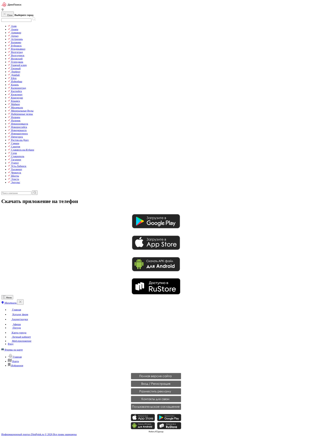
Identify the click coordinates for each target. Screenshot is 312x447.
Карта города (18, 332)
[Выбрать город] (2, 10)
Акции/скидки (19, 319)
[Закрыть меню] (20, 302)
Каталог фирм (20, 314)
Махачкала (10, 302)
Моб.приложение (21, 341)
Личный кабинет (21, 336)
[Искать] (35, 192)
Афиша (16, 324)
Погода (16, 327)
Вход (10, 343)
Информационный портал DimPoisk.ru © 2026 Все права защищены (39, 434)
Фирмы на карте (13, 349)
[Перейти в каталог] (3, 189)
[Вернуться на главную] (11, 6)
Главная (16, 309)
